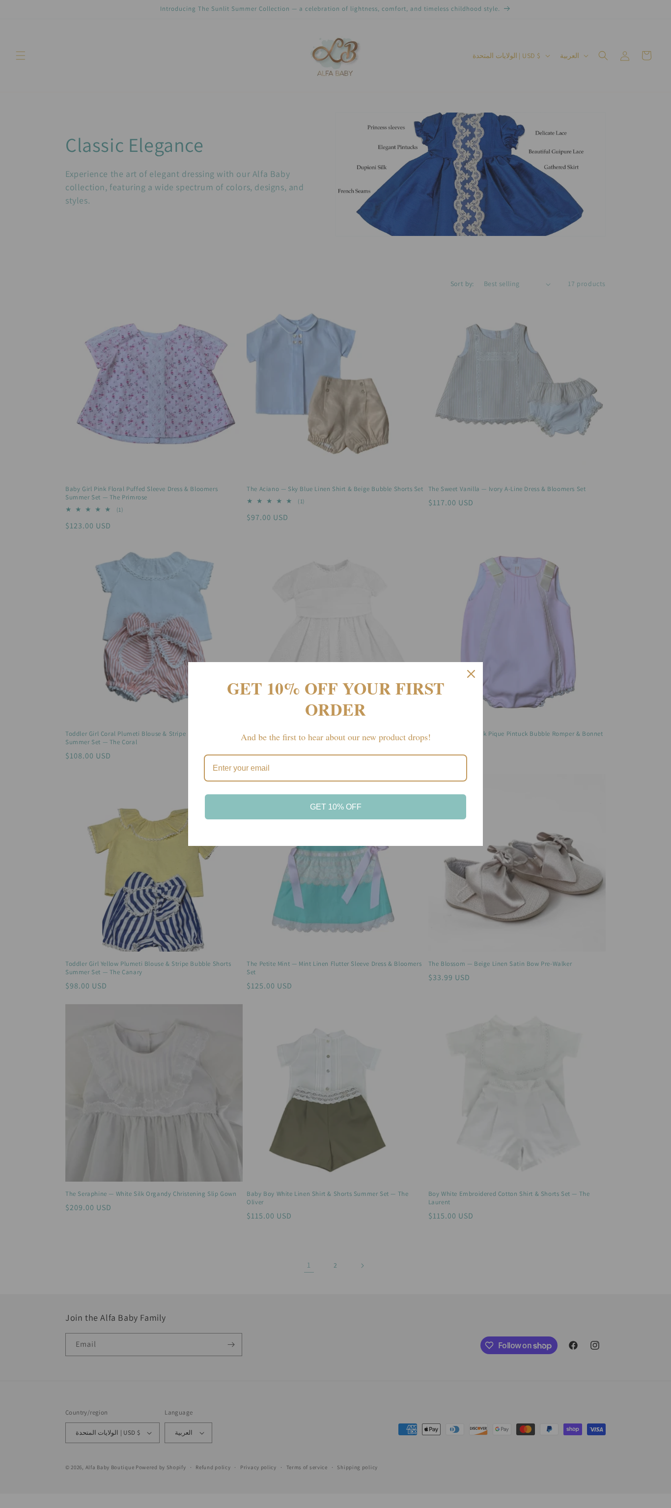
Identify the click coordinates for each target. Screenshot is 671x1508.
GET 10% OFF (336, 807)
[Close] (471, 674)
